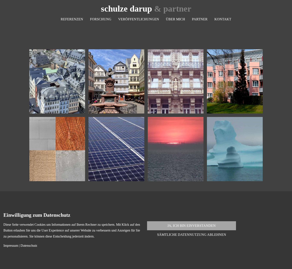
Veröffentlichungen (138, 19)
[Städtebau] (57, 81)
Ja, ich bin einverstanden (191, 225)
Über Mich (175, 19)
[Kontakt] (235, 149)
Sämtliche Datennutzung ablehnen (191, 234)
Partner (200, 19)
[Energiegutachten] (116, 81)
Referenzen (72, 19)
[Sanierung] (176, 81)
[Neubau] (235, 81)
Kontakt (222, 19)
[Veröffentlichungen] (116, 149)
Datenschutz (29, 245)
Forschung (100, 19)
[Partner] (176, 149)
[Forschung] (57, 149)
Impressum (10, 245)
